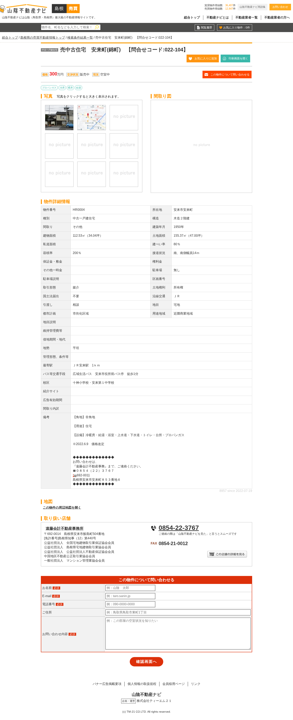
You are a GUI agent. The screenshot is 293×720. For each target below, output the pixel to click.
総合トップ (192, 17)
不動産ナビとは (217, 17)
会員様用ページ (173, 684)
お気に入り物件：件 (236, 27)
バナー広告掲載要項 (107, 684)
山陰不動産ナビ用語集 (252, 6)
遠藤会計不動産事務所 (65, 528)
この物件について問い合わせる (230, 74)
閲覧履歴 (206, 27)
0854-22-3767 (179, 527)
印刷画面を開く (238, 58)
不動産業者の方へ (277, 17)
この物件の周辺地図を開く (62, 507)
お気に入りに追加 (206, 58)
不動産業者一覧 (246, 17)
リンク (196, 684)
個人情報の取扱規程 (142, 684)
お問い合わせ (280, 6)
